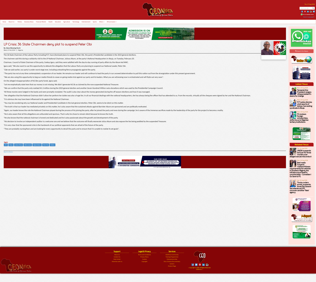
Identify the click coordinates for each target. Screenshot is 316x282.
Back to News (8, 152)
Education (58, 22)
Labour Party (18, 145)
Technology (75, 22)
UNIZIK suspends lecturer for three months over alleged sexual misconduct (300, 153)
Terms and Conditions (144, 254)
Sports (95, 22)
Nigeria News (37, 145)
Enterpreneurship (172, 259)
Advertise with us (117, 261)
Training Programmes (172, 257)
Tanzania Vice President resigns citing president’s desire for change (300, 93)
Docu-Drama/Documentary (172, 261)
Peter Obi (45, 145)
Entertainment (86, 22)
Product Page (172, 266)
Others (101, 22)
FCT (6, 145)
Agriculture (66, 22)
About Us (11, 22)
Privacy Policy (144, 257)
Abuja (11, 145)
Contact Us (117, 257)
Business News (28, 22)
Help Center (117, 259)
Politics (20, 22)
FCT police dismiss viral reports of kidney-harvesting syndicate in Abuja (301, 105)
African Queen (111, 22)
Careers (172, 263)
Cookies (144, 259)
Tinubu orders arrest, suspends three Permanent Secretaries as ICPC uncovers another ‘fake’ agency (300, 187)
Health (50, 22)
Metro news (28, 145)
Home (4, 22)
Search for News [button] (302, 51)
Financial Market (41, 22)
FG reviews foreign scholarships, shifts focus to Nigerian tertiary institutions (299, 118)
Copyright (144, 261)
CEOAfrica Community (171, 254)
